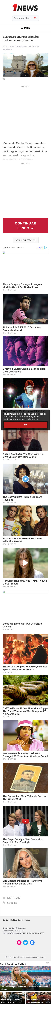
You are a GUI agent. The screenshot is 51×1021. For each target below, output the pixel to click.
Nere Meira (7, 49)
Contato (6, 920)
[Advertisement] (25, 113)
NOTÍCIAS (13, 897)
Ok (25, 425)
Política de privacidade (20, 920)
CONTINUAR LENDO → (25, 225)
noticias (12, 902)
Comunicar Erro (24, 240)
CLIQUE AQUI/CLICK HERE (33, 933)
